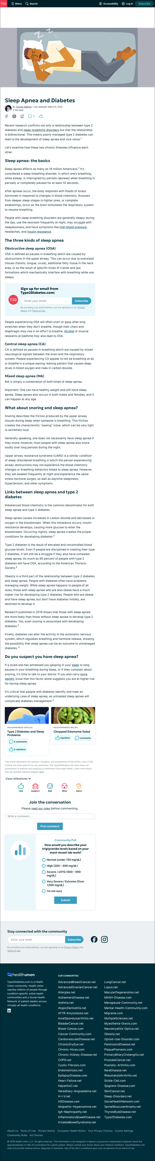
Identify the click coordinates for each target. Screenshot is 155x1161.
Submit (65, 900)
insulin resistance (39, 231)
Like (19, 787)
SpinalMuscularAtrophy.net (122, 1106)
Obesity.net (112, 1034)
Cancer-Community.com (74, 1034)
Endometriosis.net (70, 1070)
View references (16, 778)
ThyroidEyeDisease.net (120, 1112)
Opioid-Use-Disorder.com (121, 1039)
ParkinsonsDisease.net (119, 1044)
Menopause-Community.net (123, 1002)
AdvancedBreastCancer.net (77, 982)
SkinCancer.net (114, 1091)
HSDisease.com (69, 1101)
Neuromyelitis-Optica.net (121, 1028)
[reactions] (41, 116)
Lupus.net (111, 987)
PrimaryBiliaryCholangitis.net (124, 1054)
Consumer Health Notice (71, 1130)
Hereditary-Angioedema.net (77, 1091)
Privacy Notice (71, 947)
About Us (12, 1130)
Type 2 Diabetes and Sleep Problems (25, 733)
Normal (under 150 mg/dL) (64, 859)
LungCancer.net (115, 982)
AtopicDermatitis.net (72, 1008)
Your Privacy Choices (100, 1130)
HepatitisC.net (68, 1086)
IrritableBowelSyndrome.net (77, 1122)
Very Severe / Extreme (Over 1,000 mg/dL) (65, 883)
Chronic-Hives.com (71, 1049)
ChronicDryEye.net (71, 1044)
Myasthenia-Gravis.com (120, 1023)
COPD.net (64, 1060)
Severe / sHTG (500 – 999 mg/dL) (64, 873)
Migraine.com (113, 1013)
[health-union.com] (21, 975)
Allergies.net (66, 992)
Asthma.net (66, 1002)
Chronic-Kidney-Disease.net (77, 1054)
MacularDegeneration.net (121, 992)
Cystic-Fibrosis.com (72, 1065)
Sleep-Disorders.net (118, 1096)
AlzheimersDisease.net (73, 997)
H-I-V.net (64, 1096)
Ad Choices (36, 1135)
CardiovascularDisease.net (76, 1039)
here (41, 772)
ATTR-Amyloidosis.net (73, 1013)
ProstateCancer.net (117, 1060)
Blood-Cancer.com (71, 1028)
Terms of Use (38, 310)
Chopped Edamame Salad (72, 731)
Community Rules (17, 1135)
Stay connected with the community (37, 931)
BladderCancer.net (71, 1023)
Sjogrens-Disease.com (119, 1086)
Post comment (49, 826)
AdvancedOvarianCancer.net (77, 987)
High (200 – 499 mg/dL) (62, 865)
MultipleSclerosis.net (118, 1018)
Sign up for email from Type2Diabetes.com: (39, 291)
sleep (75, 665)
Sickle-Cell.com (115, 1080)
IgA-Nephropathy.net (72, 1112)
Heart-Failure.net (70, 1080)
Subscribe (144, 3)
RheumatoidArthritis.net (120, 1075)
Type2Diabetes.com (118, 1117)
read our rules (40, 808)
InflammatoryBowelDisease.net (79, 1117)
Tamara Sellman (24, 106)
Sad (48, 787)
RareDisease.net (115, 1070)
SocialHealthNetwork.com (122, 1101)
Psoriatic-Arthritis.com (119, 1065)
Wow (62, 787)
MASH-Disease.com (118, 997)
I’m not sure (54, 891)
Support (34, 787)
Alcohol (69, 331)
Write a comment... (19, 816)
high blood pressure (73, 227)
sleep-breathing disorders (41, 130)
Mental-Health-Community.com (126, 1008)
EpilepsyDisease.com (72, 1075)
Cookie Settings (124, 1130)
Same (77, 787)
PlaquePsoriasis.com (118, 1049)
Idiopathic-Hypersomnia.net (77, 1106)
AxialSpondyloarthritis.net (76, 1018)
